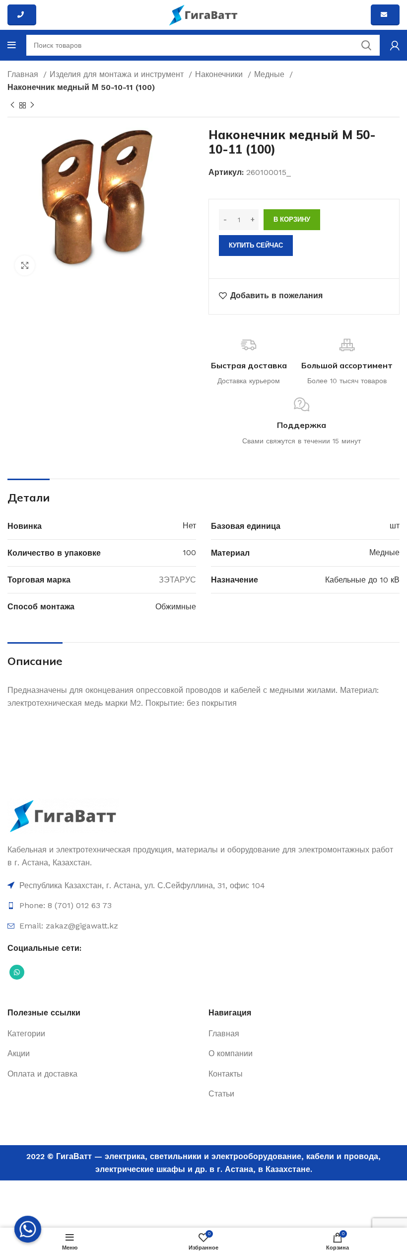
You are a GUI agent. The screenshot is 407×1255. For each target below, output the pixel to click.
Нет (189, 525)
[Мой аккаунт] (395, 45)
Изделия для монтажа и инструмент (118, 74)
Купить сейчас (256, 245)
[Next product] (32, 105)
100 (189, 552)
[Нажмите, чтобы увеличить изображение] (25, 265)
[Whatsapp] (27, 1229)
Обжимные (175, 606)
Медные (270, 74)
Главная (24, 74)
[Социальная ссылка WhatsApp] (16, 972)
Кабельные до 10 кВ (362, 580)
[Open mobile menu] (11, 45)
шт (395, 525)
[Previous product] (12, 105)
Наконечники (220, 74)
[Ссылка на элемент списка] (203, 885)
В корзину (291, 219)
